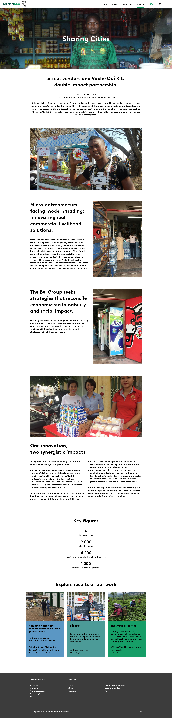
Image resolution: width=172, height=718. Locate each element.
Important (127, 4)
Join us (70, 688)
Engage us (72, 691)
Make (114, 4)
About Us (34, 685)
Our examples (36, 694)
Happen (140, 4)
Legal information (112, 688)
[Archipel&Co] (11, 4)
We (105, 4)
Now (151, 4)
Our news (34, 697)
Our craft (34, 688)
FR (160, 4)
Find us (70, 685)
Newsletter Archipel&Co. (115, 685)
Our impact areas (37, 691)
